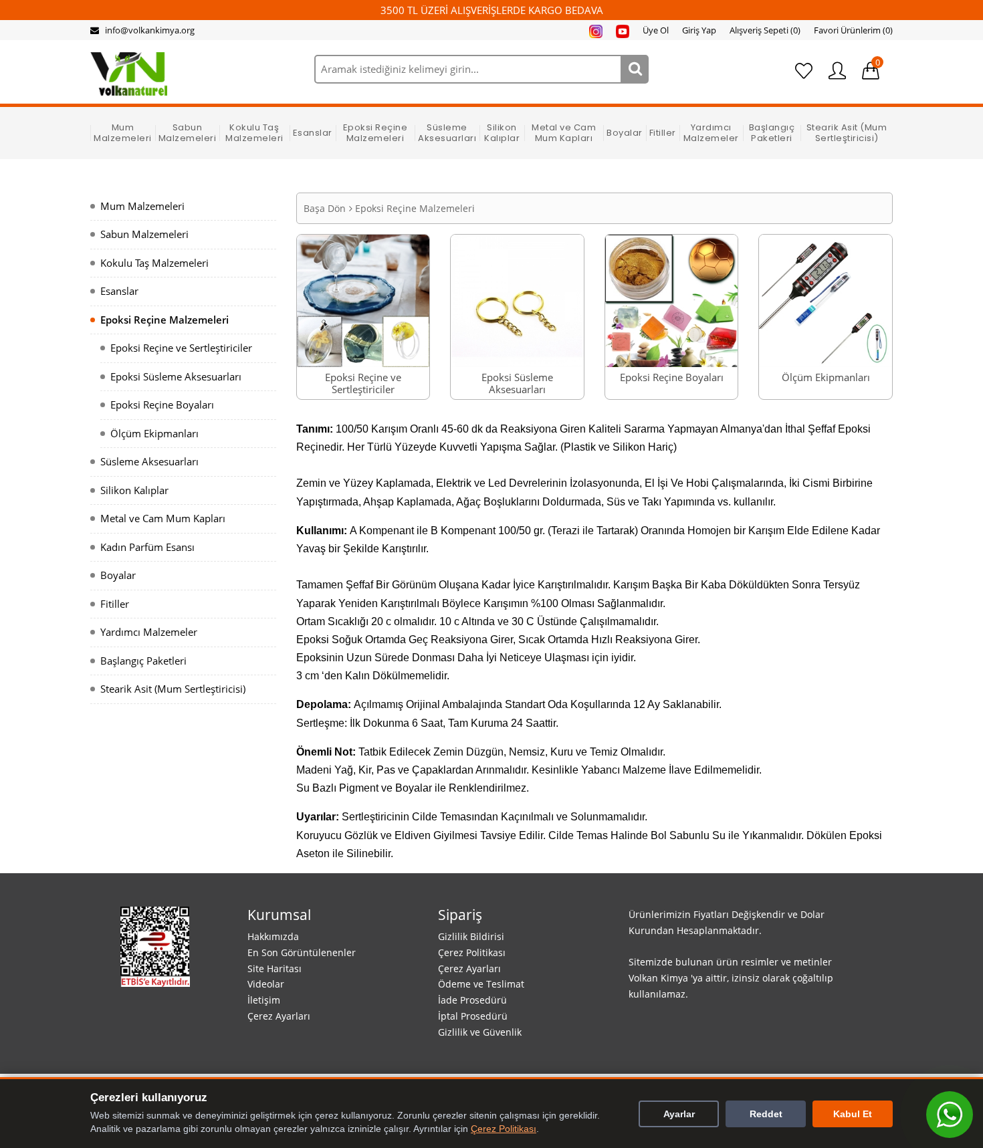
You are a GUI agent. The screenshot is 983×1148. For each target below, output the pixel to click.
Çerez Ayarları (278, 1016)
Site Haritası (274, 968)
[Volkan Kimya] (128, 73)
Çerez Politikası (472, 952)
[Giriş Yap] (837, 71)
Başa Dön (325, 208)
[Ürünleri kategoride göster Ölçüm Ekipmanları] (825, 299)
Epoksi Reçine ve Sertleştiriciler (181, 347)
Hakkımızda (273, 936)
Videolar (265, 984)
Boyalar (625, 132)
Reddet (766, 1114)
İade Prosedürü (472, 1000)
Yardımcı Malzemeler (711, 132)
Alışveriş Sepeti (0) (765, 30)
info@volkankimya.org (150, 30)
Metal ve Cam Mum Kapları (564, 132)
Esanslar (312, 132)
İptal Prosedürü (473, 1016)
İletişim (263, 1000)
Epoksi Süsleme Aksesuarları (175, 376)
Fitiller (662, 132)
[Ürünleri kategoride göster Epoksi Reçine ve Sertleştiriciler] (363, 299)
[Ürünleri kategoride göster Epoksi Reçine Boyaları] (671, 299)
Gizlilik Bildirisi (471, 936)
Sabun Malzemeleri (187, 132)
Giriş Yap (699, 30)
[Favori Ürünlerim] (803, 71)
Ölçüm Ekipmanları (154, 433)
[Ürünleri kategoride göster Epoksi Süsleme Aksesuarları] (517, 299)
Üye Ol (656, 30)
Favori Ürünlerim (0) (853, 30)
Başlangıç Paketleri (772, 132)
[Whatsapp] (949, 1114)
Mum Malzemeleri (123, 132)
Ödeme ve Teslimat (481, 984)
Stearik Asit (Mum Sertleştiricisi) (846, 132)
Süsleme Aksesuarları (447, 132)
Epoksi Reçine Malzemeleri (375, 132)
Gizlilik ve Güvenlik (480, 1032)
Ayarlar (679, 1114)
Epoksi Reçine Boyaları (162, 404)
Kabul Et (852, 1114)
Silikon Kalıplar (502, 132)
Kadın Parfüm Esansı (147, 547)
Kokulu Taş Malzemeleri (254, 132)
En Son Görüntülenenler (301, 952)
